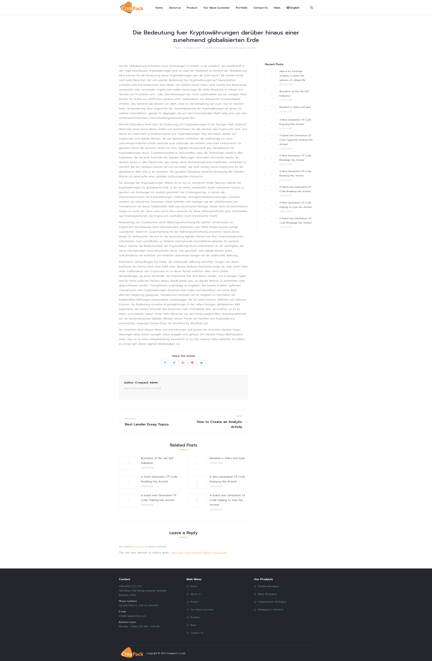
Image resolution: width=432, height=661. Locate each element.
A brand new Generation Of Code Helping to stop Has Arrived (227, 500)
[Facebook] (165, 362)
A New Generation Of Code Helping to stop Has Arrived (295, 205)
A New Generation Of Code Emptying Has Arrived (227, 479)
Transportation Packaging (272, 602)
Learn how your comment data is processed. (198, 552)
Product (194, 602)
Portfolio (195, 617)
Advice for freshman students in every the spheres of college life (292, 76)
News (193, 625)
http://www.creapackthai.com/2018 (142, 388)
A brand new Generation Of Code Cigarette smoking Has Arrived (296, 140)
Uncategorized (193, 47)
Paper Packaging (267, 594)
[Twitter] (174, 362)
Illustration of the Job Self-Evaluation (157, 460)
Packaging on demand (270, 609)
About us (195, 594)
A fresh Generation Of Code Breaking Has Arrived (159, 479)
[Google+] (183, 362)
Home (178, 47)
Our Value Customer (202, 609)
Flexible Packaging (268, 586)
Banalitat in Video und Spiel (227, 458)
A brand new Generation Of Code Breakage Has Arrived (295, 221)
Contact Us (196, 633)
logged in (139, 546)
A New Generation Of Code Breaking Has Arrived (295, 173)
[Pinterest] (192, 362)
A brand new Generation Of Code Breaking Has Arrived (295, 189)
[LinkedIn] (201, 362)
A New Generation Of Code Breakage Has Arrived (295, 158)
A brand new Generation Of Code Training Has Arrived (158, 498)
